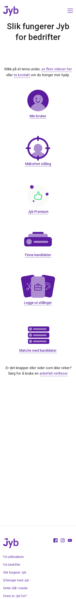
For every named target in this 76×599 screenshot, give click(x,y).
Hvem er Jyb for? (15, 596)
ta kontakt (22, 75)
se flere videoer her (56, 69)
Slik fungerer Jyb (14, 572)
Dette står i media (15, 588)
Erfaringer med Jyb (16, 580)
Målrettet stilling (38, 164)
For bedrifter (11, 564)
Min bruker (38, 116)
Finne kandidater (38, 255)
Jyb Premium (38, 212)
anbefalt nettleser (53, 373)
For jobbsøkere (13, 557)
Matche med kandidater (38, 350)
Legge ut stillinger (38, 303)
